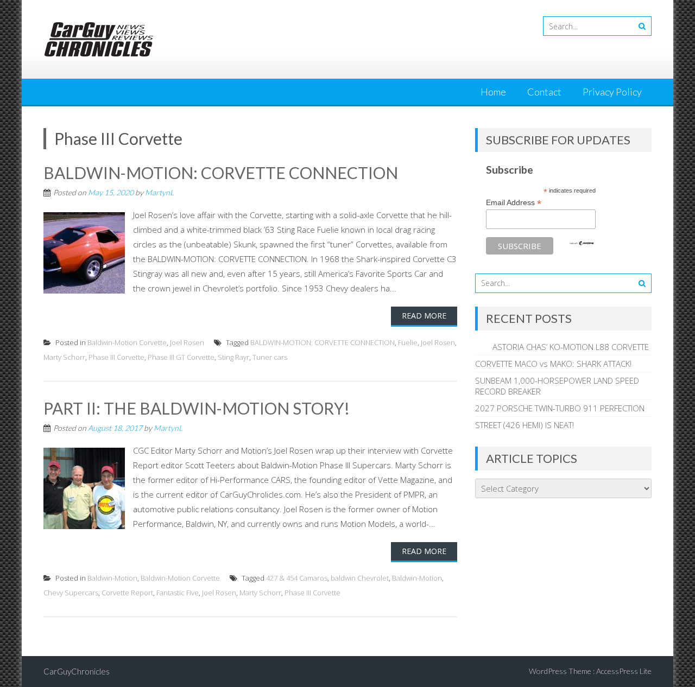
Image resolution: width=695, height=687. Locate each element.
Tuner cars (269, 357)
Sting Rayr (233, 357)
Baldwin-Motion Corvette (127, 342)
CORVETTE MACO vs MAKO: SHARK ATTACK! (553, 363)
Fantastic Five (177, 592)
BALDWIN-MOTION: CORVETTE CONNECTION (220, 172)
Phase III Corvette (116, 357)
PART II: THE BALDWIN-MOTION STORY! (196, 408)
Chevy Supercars (70, 592)
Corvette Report (127, 592)
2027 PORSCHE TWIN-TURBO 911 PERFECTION (560, 408)
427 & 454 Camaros (296, 578)
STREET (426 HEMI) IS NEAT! (524, 424)
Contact (544, 92)
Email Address (513, 203)
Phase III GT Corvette (181, 357)
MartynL (159, 192)
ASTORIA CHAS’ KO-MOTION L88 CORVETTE (562, 346)
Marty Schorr (64, 357)
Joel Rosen (187, 342)
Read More (424, 315)
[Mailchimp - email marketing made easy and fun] (581, 243)
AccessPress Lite (624, 671)
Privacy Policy (612, 92)
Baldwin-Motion (112, 578)
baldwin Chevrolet (360, 578)
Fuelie (408, 342)
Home (493, 92)
